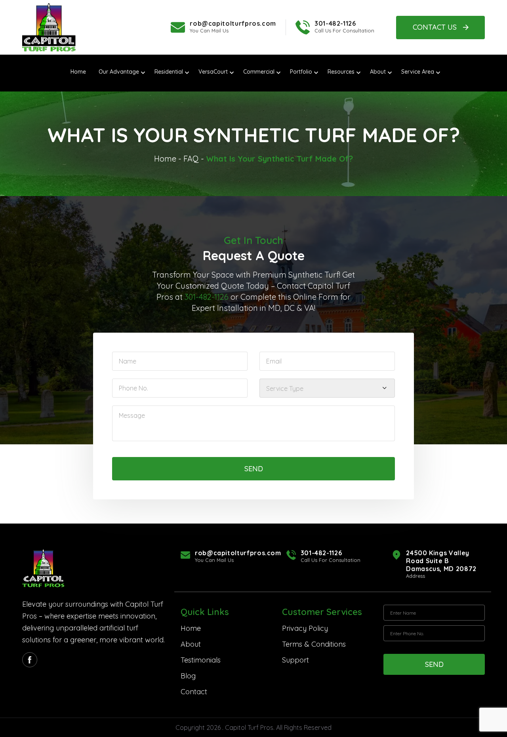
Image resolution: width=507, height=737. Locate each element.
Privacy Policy (305, 628)
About (191, 644)
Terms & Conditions (314, 644)
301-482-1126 (335, 23)
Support (295, 660)
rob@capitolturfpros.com (233, 23)
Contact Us (435, 27)
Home (165, 159)
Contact (194, 691)
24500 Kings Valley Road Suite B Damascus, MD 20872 (441, 561)
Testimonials (201, 660)
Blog (188, 675)
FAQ (191, 159)
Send (253, 468)
